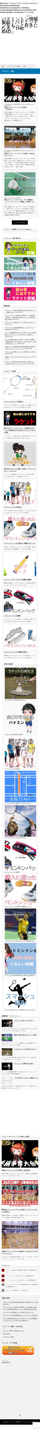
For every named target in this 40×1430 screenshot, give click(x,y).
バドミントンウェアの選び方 (13, 507)
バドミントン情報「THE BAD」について (14, 1330)
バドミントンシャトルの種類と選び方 (15, 652)
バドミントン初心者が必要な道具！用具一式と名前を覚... (20, 975)
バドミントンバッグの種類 (12, 616)
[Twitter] (20, 1415)
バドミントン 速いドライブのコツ (23, 1020)
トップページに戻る (20, 222)
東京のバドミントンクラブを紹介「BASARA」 (15, 108)
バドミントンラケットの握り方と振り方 (15, 837)
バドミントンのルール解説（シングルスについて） (18, 803)
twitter (30, 16)
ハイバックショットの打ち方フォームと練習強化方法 (19, 1275)
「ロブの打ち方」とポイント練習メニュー (26, 1078)
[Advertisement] (20, 50)
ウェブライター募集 (8, 1336)
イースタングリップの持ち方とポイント (15, 700)
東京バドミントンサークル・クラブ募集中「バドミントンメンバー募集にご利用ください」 (19, 201)
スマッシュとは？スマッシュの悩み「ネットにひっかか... (20, 1009)
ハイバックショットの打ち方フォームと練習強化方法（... (20, 940)
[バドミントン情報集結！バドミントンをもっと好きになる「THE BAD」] (20, 25)
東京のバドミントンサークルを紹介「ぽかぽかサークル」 (19, 154)
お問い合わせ (6, 1333)
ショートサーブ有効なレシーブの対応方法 (16, 1290)
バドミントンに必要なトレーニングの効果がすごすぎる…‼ (20, 351)
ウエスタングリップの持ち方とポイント (25, 1049)
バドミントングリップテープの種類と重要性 (18, 579)
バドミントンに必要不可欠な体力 (13, 734)
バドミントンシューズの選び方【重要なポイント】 (20, 543)
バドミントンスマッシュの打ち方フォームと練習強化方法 (20, 1280)
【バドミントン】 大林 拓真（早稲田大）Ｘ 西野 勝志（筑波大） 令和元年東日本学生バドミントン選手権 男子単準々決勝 (20, 317)
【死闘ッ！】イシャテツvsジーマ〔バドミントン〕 (18, 356)
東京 (19, 104)
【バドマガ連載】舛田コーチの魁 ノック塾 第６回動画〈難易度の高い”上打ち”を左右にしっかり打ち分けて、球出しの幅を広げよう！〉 (20, 341)
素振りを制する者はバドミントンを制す (25, 1035)
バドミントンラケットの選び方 (13, 401)
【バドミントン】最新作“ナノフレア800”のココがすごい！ (20, 322)
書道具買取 (5, 1362)
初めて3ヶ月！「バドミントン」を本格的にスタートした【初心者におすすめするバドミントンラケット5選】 (20, 430)
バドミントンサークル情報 (10, 104)
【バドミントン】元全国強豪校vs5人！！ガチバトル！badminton (20, 1315)
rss (27, 16)
